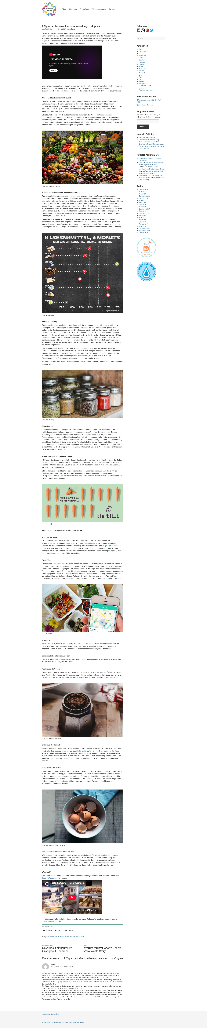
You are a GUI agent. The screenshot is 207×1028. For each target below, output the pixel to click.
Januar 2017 (143, 226)
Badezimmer (143, 51)
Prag (140, 79)
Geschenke (143, 60)
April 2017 (142, 220)
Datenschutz (55, 1014)
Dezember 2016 (144, 228)
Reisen (141, 81)
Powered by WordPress (64, 1023)
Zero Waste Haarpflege (147, 137)
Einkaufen (53, 936)
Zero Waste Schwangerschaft (149, 142)
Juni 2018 (142, 200)
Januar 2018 (143, 207)
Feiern (141, 58)
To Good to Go (47, 643)
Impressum (46, 1014)
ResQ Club (60, 563)
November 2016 (144, 230)
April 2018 (142, 202)
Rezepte (81, 936)
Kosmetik (142, 73)
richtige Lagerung (52, 325)
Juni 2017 (142, 217)
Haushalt (61, 936)
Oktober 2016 (143, 232)
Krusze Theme (79, 1023)
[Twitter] (152, 31)
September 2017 (144, 213)
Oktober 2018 (143, 198)
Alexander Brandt (145, 158)
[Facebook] (138, 31)
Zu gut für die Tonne (110, 545)
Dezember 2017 (144, 209)
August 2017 (143, 215)
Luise (73, 29)
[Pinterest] (147, 31)
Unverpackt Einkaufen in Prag (149, 140)
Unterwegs (142, 88)
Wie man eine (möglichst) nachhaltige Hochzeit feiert (151, 163)
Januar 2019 (143, 194)
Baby (140, 49)
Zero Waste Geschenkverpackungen (151, 144)
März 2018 (142, 205)
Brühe (84, 751)
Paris (140, 77)
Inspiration (68, 936)
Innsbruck (142, 66)
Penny (79, 476)
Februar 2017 (143, 224)
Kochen (75, 936)
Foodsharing (47, 437)
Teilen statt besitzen (145, 86)
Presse (112, 9)
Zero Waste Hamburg (145, 105)
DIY (140, 53)
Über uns (73, 9)
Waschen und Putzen (146, 90)
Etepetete (45, 473)
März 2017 (142, 222)
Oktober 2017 (143, 211)
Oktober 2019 (143, 189)
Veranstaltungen (99, 9)
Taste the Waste (48, 878)
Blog (64, 9)
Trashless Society (49, 1023)
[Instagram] (143, 31)
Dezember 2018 (144, 196)
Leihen (141, 75)
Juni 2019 (142, 192)
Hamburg (142, 62)
